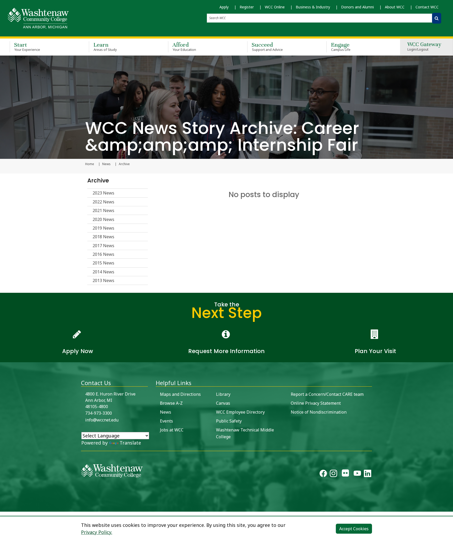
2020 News (103, 219)
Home (89, 164)
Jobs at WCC (172, 430)
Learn (105, 46)
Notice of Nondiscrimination (319, 412)
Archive (98, 180)
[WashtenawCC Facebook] (323, 474)
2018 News (103, 237)
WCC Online (275, 6)
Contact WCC (427, 6)
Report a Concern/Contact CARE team (327, 394)
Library (223, 394)
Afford (184, 46)
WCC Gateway (424, 47)
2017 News (103, 245)
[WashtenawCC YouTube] (357, 474)
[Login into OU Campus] (3, 507)
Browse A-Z (171, 403)
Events (166, 421)
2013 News (103, 280)
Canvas (223, 403)
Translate (130, 443)
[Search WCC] (436, 18)
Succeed (267, 46)
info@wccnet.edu (101, 420)
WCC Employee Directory (240, 412)
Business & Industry (313, 6)
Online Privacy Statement (316, 403)
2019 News (103, 228)
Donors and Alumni (357, 6)
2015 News (103, 263)
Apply (224, 6)
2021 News (103, 210)
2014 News (103, 272)
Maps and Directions (180, 394)
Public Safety (229, 421)
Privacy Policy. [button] (96, 532)
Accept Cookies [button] (354, 529)
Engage (340, 46)
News (106, 164)
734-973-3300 (98, 413)
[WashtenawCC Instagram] (333, 474)
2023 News (103, 193)
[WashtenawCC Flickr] (345, 474)
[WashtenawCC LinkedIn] (367, 474)
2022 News (103, 202)
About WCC (395, 6)
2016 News (103, 254)
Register (247, 6)
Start (27, 46)
